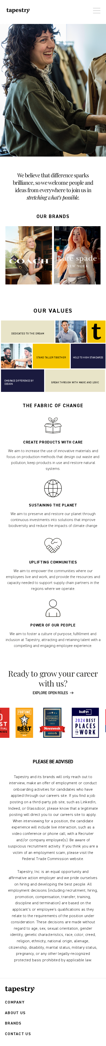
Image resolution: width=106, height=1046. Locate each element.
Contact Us (18, 1034)
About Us (15, 1013)
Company (15, 1002)
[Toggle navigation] (95, 8)
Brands (13, 1023)
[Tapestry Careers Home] (20, 989)
